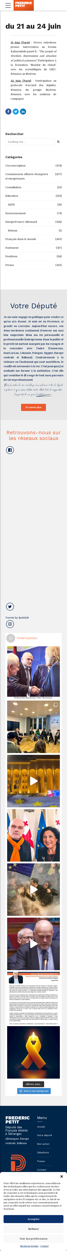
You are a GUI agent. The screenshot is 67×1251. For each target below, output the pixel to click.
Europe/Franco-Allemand (21, 221)
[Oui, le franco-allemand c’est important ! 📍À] (33, 672)
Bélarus (12, 230)
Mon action (43, 1144)
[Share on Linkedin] (23, 112)
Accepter (34, 1219)
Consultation (13, 187)
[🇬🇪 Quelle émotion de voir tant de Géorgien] (33, 781)
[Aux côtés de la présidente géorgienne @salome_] (33, 835)
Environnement (15, 213)
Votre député (44, 1135)
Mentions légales (29, 1246)
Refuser (33, 1229)
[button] (61, 1176)
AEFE (11, 204)
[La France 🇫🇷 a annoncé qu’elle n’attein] (33, 944)
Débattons (43, 1152)
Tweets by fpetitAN (17, 617)
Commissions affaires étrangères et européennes (26, 176)
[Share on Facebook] (8, 112)
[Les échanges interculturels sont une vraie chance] (33, 727)
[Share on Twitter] (16, 112)
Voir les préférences (33, 1238)
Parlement (11, 247)
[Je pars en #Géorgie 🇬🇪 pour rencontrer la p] (33, 889)
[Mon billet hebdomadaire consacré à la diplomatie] (33, 998)
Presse (9, 265)
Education (11, 195)
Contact (44, 1246)
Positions (11, 256)
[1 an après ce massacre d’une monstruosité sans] (33, 1052)
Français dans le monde (20, 239)
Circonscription (15, 165)
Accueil (41, 1126)
